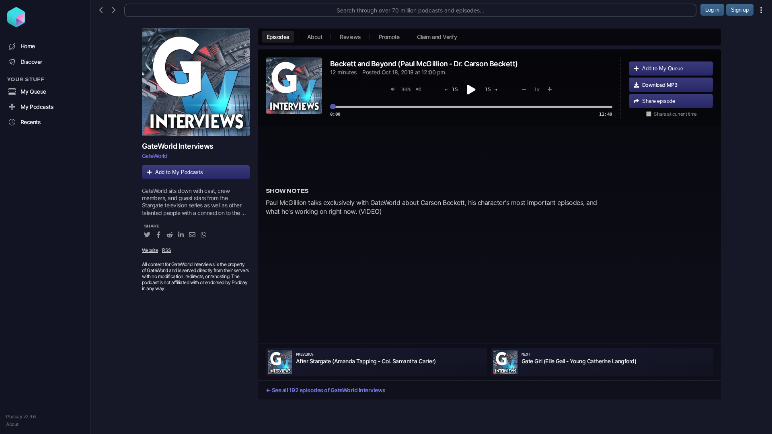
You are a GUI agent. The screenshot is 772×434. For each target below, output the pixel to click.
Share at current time (675, 114)
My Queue (33, 91)
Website (150, 250)
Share (658, 101)
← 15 (451, 89)
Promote (389, 36)
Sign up (740, 10)
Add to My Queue (662, 69)
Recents (31, 122)
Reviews (350, 36)
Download (660, 85)
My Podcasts (37, 106)
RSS (166, 250)
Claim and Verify (437, 36)
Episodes (278, 36)
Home (28, 46)
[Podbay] (16, 24)
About (12, 424)
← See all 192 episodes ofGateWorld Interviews (326, 390)
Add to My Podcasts (179, 172)
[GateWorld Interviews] (196, 82)
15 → (491, 89)
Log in (712, 10)
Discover (31, 61)
